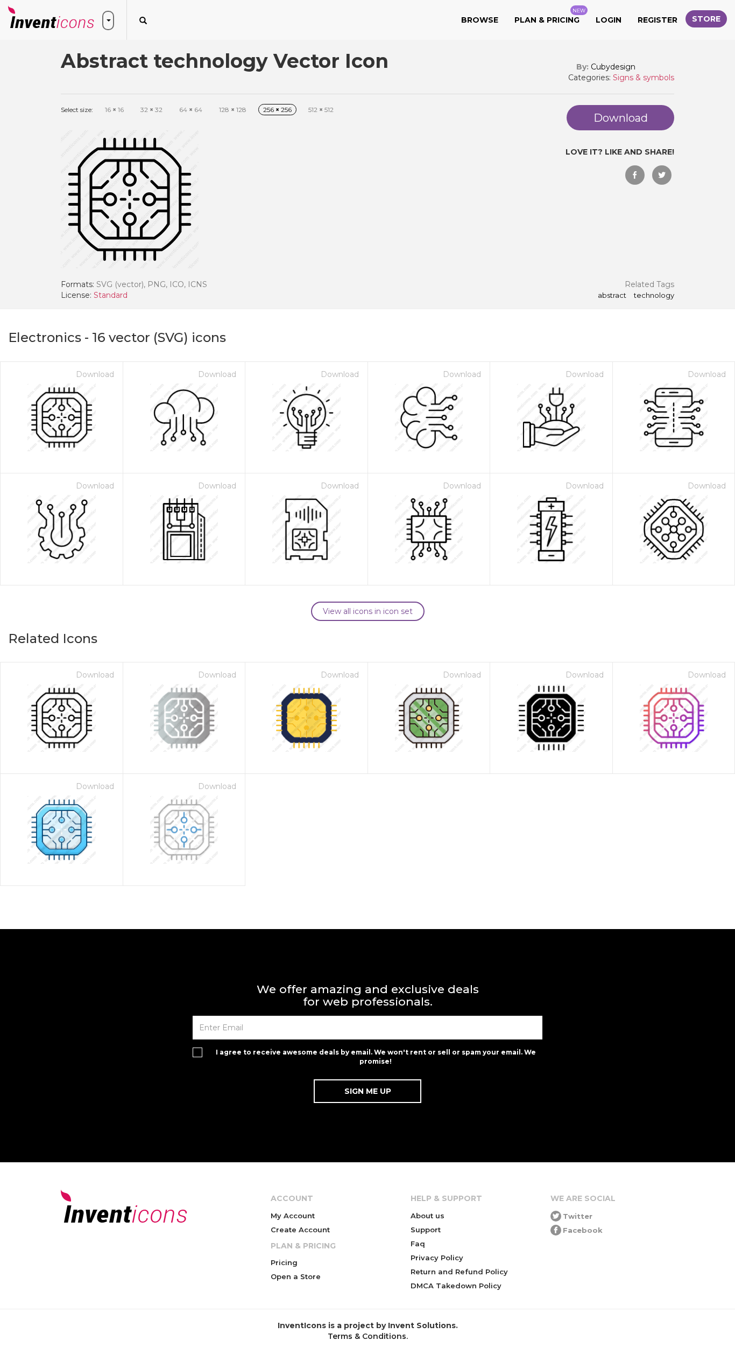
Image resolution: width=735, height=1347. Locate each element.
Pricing (284, 1262)
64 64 (190, 110)
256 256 (277, 110)
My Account (293, 1215)
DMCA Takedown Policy (456, 1285)
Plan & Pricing (549, 16)
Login (608, 20)
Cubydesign (613, 67)
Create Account (300, 1229)
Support (426, 1229)
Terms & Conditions (367, 1336)
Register (657, 20)
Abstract (612, 295)
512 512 (321, 110)
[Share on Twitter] (662, 175)
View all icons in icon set (368, 611)
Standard (111, 295)
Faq (418, 1243)
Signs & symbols (643, 77)
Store (706, 19)
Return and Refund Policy (459, 1271)
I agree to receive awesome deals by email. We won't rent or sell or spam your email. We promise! (376, 1056)
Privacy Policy (437, 1257)
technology (654, 295)
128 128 (232, 110)
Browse (479, 20)
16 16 (114, 110)
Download (95, 374)
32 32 (151, 110)
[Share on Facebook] (635, 175)
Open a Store (296, 1276)
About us (427, 1215)
